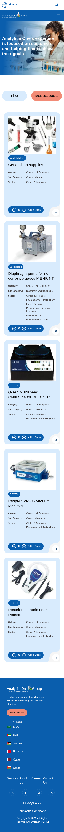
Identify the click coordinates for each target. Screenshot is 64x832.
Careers (36, 778)
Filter (57, 4)
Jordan (17, 743)
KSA (16, 727)
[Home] (14, 15)
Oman (17, 767)
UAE (16, 735)
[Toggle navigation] (58, 15)
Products (15, 712)
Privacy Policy (32, 803)
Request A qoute (46, 95)
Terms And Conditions (32, 811)
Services (12, 778)
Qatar (16, 759)
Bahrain (18, 751)
